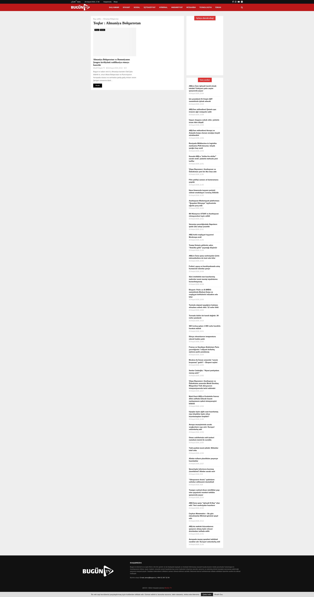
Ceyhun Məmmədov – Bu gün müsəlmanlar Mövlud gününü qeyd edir (203, 516)
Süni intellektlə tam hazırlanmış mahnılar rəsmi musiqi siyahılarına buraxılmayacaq (203, 279)
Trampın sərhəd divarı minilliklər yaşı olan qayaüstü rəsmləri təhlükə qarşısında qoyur (204, 492)
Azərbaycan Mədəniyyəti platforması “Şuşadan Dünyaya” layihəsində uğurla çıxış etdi (204, 203)
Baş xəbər (114, 7)
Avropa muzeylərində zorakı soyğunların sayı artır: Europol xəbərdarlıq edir (201, 427)
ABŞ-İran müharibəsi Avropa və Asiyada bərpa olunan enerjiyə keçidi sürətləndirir (204, 132)
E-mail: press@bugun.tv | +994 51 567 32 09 (155, 577)
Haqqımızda (107, 2)
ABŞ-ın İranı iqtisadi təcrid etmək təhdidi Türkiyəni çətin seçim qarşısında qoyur (202, 88)
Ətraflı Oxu (218, 594)
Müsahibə (191, 7)
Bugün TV (101, 68)
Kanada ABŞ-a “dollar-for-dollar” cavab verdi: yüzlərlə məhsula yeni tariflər (203, 158)
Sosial (137, 7)
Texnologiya (205, 7)
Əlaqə (116, 2)
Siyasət (126, 7)
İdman (218, 7)
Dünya (97, 30)
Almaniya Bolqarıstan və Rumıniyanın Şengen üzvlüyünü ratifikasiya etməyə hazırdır (111, 62)
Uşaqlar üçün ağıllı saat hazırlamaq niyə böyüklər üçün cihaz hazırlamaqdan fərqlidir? (203, 414)
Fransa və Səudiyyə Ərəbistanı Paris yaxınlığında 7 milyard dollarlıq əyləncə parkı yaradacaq (204, 349)
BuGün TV (168, 588)
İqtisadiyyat (150, 7)
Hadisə (103, 30)
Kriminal (163, 7)
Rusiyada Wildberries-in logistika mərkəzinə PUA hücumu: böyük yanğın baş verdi (203, 145)
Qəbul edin (207, 594)
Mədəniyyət (177, 7)
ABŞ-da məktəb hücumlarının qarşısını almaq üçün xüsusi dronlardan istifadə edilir (201, 528)
